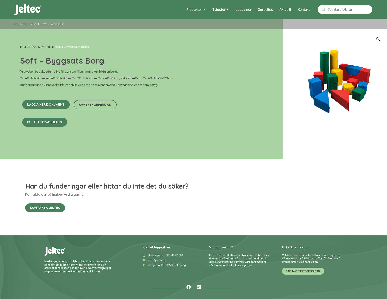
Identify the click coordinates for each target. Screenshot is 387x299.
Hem (17, 24)
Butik (26, 24)
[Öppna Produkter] (204, 9)
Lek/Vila (34, 47)
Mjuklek (48, 47)
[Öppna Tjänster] (227, 9)
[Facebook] (188, 287)
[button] (378, 39)
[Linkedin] (199, 287)
